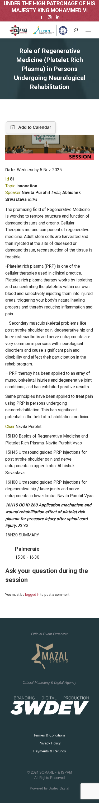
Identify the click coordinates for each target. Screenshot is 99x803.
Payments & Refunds (49, 751)
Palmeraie (27, 549)
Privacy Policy (50, 743)
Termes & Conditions (49, 735)
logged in (32, 595)
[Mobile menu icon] (88, 30)
